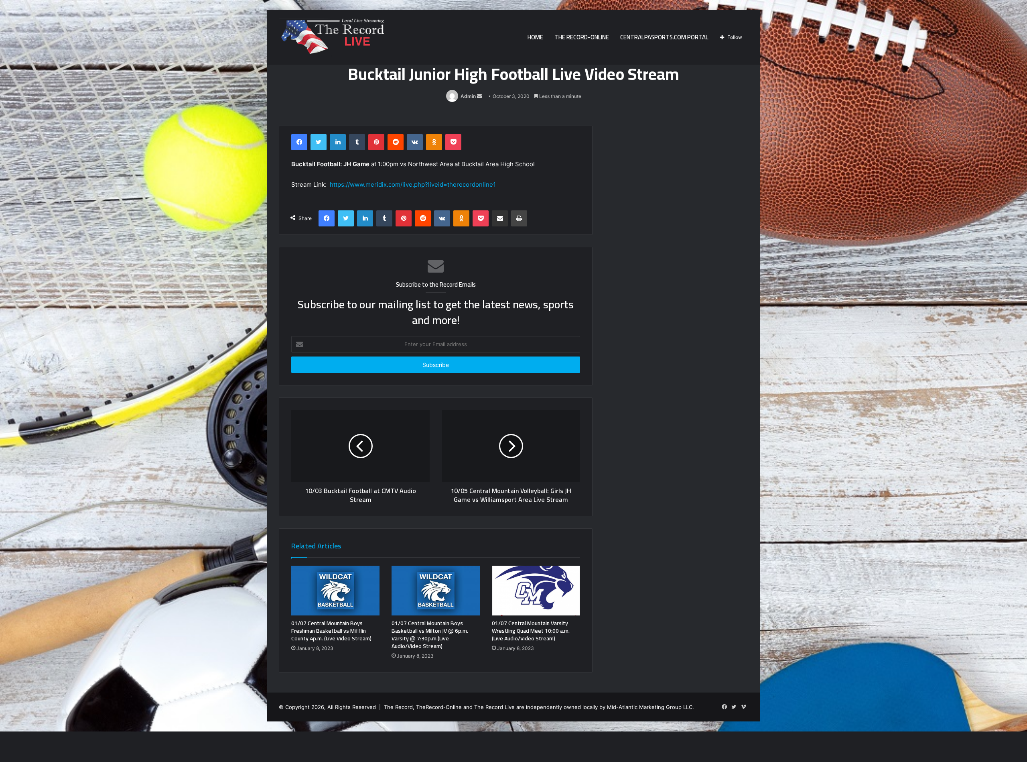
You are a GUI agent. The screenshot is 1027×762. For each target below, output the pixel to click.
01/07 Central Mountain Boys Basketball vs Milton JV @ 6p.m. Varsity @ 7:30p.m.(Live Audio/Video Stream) (430, 634)
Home (535, 37)
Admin (468, 96)
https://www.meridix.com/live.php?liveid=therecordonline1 (413, 184)
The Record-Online (581, 37)
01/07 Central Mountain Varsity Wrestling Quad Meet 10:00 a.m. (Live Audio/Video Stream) (531, 631)
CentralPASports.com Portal (664, 37)
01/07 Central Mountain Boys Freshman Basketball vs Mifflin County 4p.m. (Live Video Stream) (331, 631)
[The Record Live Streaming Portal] (331, 38)
